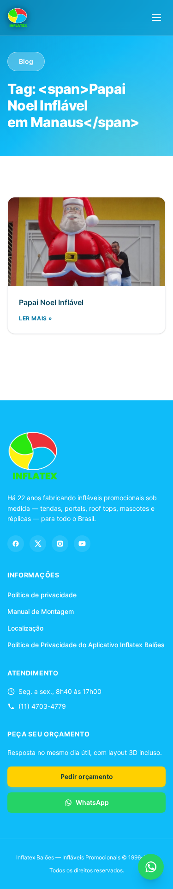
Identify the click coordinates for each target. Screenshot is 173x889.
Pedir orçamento (86, 776)
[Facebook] (15, 543)
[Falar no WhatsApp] (151, 867)
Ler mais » (36, 318)
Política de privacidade (42, 595)
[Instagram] (60, 543)
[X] (38, 543)
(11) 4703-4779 (42, 706)
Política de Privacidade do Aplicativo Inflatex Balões (86, 645)
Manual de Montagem (40, 611)
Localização (25, 628)
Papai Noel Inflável (51, 302)
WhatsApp (92, 802)
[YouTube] (82, 543)
